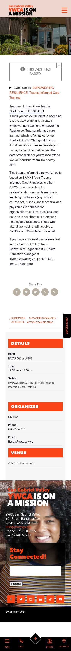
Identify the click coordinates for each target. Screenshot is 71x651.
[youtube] (60, 599)
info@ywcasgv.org (18, 527)
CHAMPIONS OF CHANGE (18, 320)
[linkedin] (40, 599)
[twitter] (21, 599)
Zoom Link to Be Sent (21, 463)
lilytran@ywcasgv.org (23, 259)
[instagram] (31, 599)
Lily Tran (13, 417)
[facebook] (11, 599)
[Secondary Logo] (22, 10)
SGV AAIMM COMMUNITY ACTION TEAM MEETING (41, 320)
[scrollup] (36, 639)
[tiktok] (50, 599)
